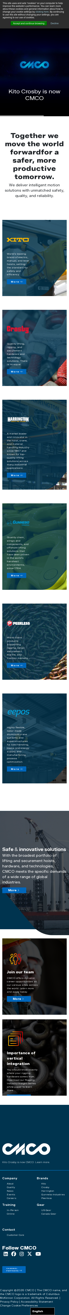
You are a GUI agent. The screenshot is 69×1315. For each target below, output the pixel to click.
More (15, 281)
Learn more (42, 1162)
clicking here (42, 11)
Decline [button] (55, 23)
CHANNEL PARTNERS (12, 1269)
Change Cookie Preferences (19, 1305)
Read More (34, 105)
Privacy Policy (9, 1301)
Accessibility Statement (37, 1301)
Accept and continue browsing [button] (28, 23)
